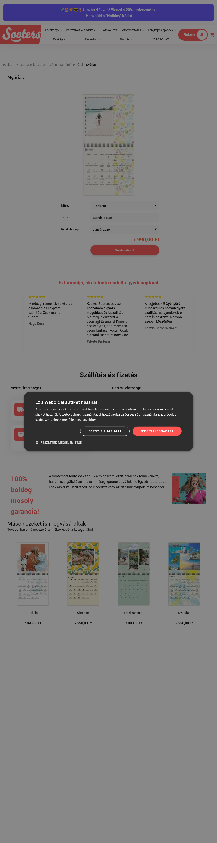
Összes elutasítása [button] (104, 431)
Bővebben (89, 419)
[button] (58, 442)
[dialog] (108, 421)
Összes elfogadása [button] (157, 431)
